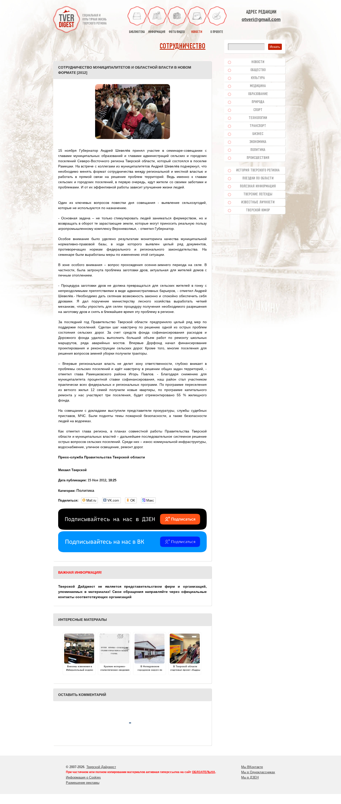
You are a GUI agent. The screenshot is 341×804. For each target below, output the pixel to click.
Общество (258, 70)
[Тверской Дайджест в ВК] (132, 551)
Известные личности (258, 202)
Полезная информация (258, 186)
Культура (258, 78)
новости (196, 32)
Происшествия (258, 158)
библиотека (137, 32)
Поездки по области (258, 178)
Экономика (257, 142)
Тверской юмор (258, 210)
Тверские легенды (257, 194)
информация (156, 32)
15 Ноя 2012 (97, 480)
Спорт (257, 110)
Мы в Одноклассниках (258, 772)
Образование (258, 94)
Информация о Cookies (83, 777)
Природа (258, 102)
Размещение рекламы (82, 783)
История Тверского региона (258, 170)
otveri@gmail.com (261, 19)
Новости (257, 62)
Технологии (258, 118)
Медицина (258, 86)
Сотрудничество (182, 46)
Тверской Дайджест (101, 767)
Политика (85, 490)
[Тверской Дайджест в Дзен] (132, 529)
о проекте (216, 32)
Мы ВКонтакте (252, 767)
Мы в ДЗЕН (250, 777)
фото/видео (177, 32)
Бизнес (257, 134)
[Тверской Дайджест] (66, 20)
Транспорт (258, 126)
